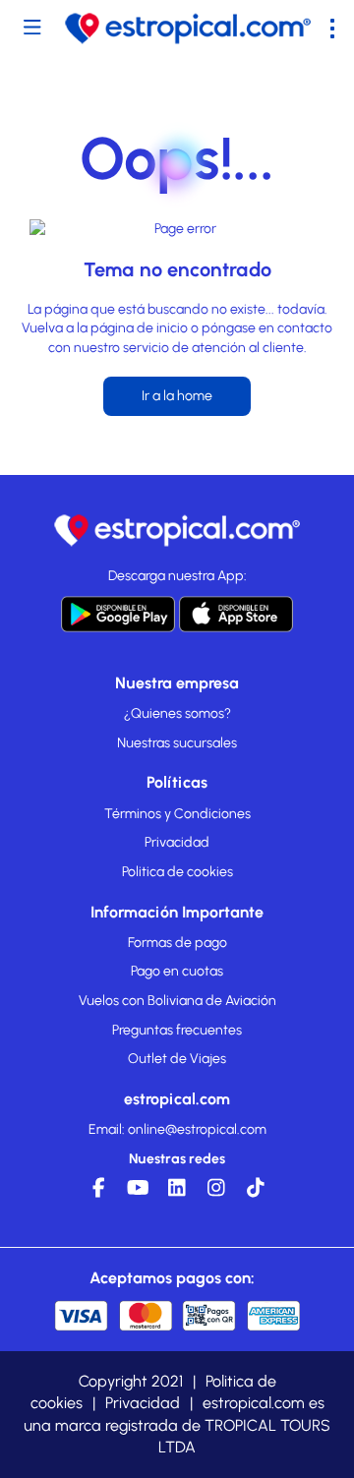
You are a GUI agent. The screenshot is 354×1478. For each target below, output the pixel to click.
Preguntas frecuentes (177, 1030)
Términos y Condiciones (177, 813)
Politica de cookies (177, 871)
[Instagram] (216, 1193)
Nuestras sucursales (177, 743)
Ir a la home (177, 395)
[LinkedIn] (177, 1193)
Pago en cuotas (177, 971)
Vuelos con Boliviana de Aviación (177, 1000)
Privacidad (177, 842)
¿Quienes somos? (177, 713)
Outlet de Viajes (177, 1058)
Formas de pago (177, 942)
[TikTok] (255, 1193)
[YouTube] (137, 1193)
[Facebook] (98, 1193)
